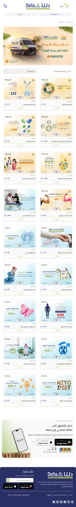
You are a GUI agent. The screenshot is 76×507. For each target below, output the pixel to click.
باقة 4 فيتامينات (30, 141)
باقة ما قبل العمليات (29, 289)
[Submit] (8, 480)
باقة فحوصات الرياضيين (65, 215)
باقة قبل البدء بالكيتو (66, 400)
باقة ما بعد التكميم (66, 326)
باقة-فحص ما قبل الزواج (65, 252)
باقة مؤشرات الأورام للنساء (27, 326)
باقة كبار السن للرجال (29, 363)
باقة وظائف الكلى (30, 252)
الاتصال (71, 495)
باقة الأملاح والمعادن (29, 104)
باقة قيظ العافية (67, 104)
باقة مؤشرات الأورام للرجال (64, 363)
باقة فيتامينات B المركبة (28, 400)
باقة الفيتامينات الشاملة (65, 178)
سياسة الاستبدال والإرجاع (60, 495)
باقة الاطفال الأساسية (28, 178)
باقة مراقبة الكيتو (66, 289)
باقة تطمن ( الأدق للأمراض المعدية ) (61, 141)
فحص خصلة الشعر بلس (28, 215)
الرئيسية (69, 22)
